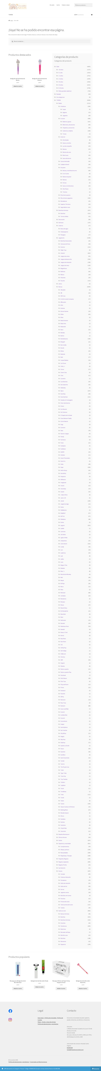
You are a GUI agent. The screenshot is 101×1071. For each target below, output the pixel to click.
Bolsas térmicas (65, 914)
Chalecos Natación (66, 877)
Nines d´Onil (64, 632)
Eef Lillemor (64, 412)
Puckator (63, 690)
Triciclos (65, 192)
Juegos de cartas (65, 256)
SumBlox (63, 755)
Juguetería (61, 238)
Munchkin (63, 614)
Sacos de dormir (67, 158)
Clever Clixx (64, 372)
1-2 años (60, 76)
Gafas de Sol (64, 886)
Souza (62, 748)
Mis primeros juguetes (66, 198)
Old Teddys (63, 651)
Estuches (63, 923)
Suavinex (63, 752)
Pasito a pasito (65, 669)
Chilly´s (63, 366)
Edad (57, 66)
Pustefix (63, 693)
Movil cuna (65, 155)
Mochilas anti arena (66, 895)
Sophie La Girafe (65, 745)
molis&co (63, 596)
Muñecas (63, 271)
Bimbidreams (64, 339)
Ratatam (63, 700)
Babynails (63, 326)
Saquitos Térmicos (65, 204)
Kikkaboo (63, 519)
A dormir (63, 137)
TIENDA (11, 14)
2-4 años (60, 79)
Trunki (62, 797)
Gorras (62, 889)
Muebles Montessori (63, 834)
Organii (63, 663)
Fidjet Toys (63, 250)
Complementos (65, 846)
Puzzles (63, 280)
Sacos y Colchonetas (68, 186)
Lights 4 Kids (64, 537)
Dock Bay (63, 394)
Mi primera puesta (65, 195)
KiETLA (62, 516)
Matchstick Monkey (66, 574)
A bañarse (63, 106)
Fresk (62, 443)
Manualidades (64, 852)
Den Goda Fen (64, 384)
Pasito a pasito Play (66, 672)
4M (61, 293)
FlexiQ (62, 436)
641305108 (70, 1048)
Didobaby (63, 388)
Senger (62, 724)
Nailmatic (63, 620)
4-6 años (60, 82)
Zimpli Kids (64, 828)
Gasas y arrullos (67, 143)
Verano (60, 871)
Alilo (62, 305)
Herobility (63, 473)
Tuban (62, 800)
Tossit (62, 788)
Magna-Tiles (64, 565)
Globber (63, 455)
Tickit (62, 770)
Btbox (62, 351)
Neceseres (63, 941)
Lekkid (62, 528)
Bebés (60, 103)
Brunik (62, 348)
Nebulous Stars (65, 626)
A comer (63, 118)
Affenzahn (63, 302)
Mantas (65, 149)
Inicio (11, 20)
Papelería (63, 944)
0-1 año (60, 72)
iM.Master (63, 479)
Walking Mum (64, 810)
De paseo (63, 167)
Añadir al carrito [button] (18, 86)
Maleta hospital (67, 176)
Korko (62, 522)
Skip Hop (63, 739)
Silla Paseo (65, 189)
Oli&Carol (63, 654)
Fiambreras (64, 926)
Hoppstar (63, 476)
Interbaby (63, 488)
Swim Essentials (65, 758)
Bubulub (63, 354)
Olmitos (63, 657)
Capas (64, 109)
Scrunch (63, 718)
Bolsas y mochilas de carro (70, 170)
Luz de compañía (67, 146)
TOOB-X (63, 782)
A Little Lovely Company (67, 299)
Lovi (62, 550)
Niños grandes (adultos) (64, 91)
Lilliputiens (64, 540)
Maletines (63, 929)
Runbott (63, 706)
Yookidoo (63, 819)
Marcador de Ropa (65, 932)
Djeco (62, 391)
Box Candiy (63, 345)
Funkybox (63, 446)
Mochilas (63, 938)
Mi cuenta (52, 5)
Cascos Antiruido (65, 161)
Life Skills (63, 534)
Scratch (63, 712)
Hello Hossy (64, 470)
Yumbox (63, 822)
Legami (63, 525)
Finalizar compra (66, 5)
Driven (62, 406)
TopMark (63, 785)
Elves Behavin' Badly (66, 418)
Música (62, 274)
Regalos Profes (62, 865)
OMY (62, 660)
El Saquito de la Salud (66, 415)
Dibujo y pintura (65, 849)
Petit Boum (64, 678)
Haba (62, 464)
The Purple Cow (65, 767)
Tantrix (62, 764)
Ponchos (63, 898)
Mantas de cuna (67, 152)
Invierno (60, 225)
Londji (62, 547)
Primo (62, 687)
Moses (62, 605)
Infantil (63, 253)
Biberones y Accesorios (69, 124)
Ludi (62, 556)
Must (62, 617)
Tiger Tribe (64, 773)
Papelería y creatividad (64, 843)
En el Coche (66, 173)
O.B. (62, 644)
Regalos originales (63, 862)
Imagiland (63, 482)
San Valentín (61, 868)
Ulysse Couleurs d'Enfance (68, 807)
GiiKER (62, 452)
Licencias (63, 531)
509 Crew (63, 296)
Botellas (63, 213)
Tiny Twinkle (64, 779)
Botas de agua (64, 228)
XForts (62, 816)
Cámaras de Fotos (65, 244)
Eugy (62, 424)
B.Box (62, 314)
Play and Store (64, 684)
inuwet (62, 491)
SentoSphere (64, 727)
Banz (62, 329)
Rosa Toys (63, 703)
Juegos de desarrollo (66, 259)
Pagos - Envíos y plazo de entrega (47, 1022)
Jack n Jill (63, 498)
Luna (62, 562)
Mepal (62, 580)
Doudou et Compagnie (67, 400)
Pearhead (63, 675)
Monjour (63, 602)
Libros (60, 284)
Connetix (63, 378)
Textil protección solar (67, 904)
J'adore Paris (64, 495)
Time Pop (63, 776)
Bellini (62, 336)
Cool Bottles (64, 381)
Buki (62, 357)
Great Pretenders (65, 458)
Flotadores (63, 880)
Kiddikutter (64, 510)
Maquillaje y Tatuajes (66, 855)
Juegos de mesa (65, 265)
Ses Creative (64, 730)
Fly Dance (63, 440)
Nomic (62, 635)
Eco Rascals (64, 409)
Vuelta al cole (62, 911)
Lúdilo (62, 559)
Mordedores (64, 201)
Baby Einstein (64, 320)
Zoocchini (63, 831)
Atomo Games (64, 311)
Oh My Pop (63, 648)
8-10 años (61, 88)
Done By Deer (64, 397)
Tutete (62, 803)
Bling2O (63, 342)
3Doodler (63, 290)
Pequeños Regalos (63, 859)
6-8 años (60, 85)
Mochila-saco (64, 935)
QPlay (62, 696)
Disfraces (60, 222)
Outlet (60, 840)
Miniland (63, 592)
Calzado (63, 874)
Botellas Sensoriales (66, 241)
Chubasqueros (64, 232)
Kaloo (62, 507)
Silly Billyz (63, 733)
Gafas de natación (65, 883)
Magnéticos (64, 268)
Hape (62, 467)
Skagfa (62, 736)
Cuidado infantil (65, 164)
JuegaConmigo (65, 504)
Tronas (64, 134)
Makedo (63, 568)
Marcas (60, 287)
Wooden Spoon (65, 813)
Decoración (61, 219)
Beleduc (63, 332)
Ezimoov (63, 427)
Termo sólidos (64, 216)
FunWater (63, 449)
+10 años (60, 69)
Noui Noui (63, 638)
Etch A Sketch (64, 421)
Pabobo (63, 666)
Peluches (63, 277)
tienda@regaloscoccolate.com (75, 1050)
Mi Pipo (63, 583)
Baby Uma (63, 323)
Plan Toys (63, 681)
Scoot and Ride (64, 709)
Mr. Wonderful (64, 611)
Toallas (63, 908)
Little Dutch (64, 543)
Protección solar (65, 901)
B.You (62, 317)
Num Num (63, 641)
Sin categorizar (60, 97)
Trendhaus (63, 791)
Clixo (62, 375)
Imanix (62, 485)
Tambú (62, 761)
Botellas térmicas (63, 210)
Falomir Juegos (65, 433)
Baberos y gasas (67, 121)
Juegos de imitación (66, 262)
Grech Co (63, 461)
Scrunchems (64, 721)
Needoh (63, 629)
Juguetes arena (65, 892)
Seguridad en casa (65, 207)
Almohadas (66, 140)
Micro (62, 586)
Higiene (65, 112)
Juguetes (65, 115)
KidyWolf (63, 513)
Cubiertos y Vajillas (68, 131)
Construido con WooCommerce (38, 1062)
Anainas (63, 308)
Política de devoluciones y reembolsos (48, 1024)
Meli (62, 577)
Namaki (63, 623)
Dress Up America (65, 403)
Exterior (63, 247)
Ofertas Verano (62, 837)
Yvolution (63, 825)
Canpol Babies (64, 360)
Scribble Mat (64, 715)
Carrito (58, 5)
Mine (62, 589)
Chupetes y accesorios (68, 128)
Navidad (58, 94)
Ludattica (63, 553)
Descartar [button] (96, 1068)
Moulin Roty (64, 608)
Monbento (63, 599)
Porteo (64, 183)
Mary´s (62, 571)
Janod (62, 501)
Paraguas (63, 235)
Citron (62, 369)
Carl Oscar (63, 363)
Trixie (62, 794)
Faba (62, 430)
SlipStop (63, 742)
